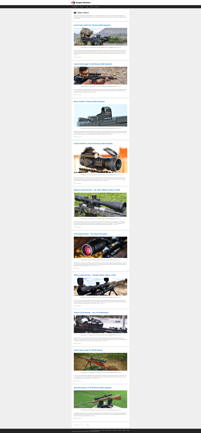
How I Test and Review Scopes (95, 430)
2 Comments (77, 268)
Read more (76, 54)
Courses (91, 6)
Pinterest (119, 430)
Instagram (124, 430)
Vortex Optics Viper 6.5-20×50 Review (88, 350)
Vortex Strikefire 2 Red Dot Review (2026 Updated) (93, 143)
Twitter (128, 430)
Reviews (81, 6)
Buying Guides (75, 6)
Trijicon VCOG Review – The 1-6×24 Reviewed (91, 312)
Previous (76, 425)
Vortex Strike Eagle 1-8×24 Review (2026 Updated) (93, 64)
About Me (97, 6)
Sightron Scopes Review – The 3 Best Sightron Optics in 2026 (97, 190)
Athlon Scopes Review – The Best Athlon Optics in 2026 (95, 275)
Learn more (119, 47)
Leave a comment (78, 57)
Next (88, 425)
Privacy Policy (115, 430)
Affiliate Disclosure (108, 430)
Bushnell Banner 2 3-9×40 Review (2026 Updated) (92, 388)
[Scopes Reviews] (81, 2)
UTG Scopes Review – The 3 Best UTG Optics (90, 234)
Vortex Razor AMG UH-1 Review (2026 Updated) (92, 25)
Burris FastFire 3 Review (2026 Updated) (89, 101)
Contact (103, 430)
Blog (87, 6)
